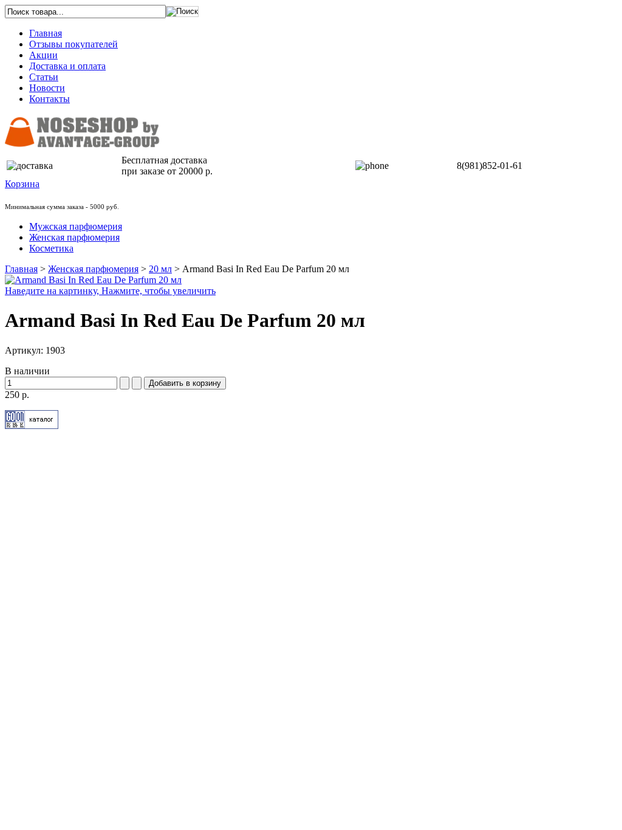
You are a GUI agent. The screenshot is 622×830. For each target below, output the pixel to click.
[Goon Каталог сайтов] (31, 425)
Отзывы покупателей (73, 44)
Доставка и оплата (67, 66)
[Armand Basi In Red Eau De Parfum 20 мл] (93, 280)
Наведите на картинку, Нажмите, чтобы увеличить (110, 291)
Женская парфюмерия (93, 269)
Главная (45, 33)
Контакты (49, 99)
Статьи (43, 77)
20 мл (160, 269)
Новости (47, 88)
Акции (43, 55)
